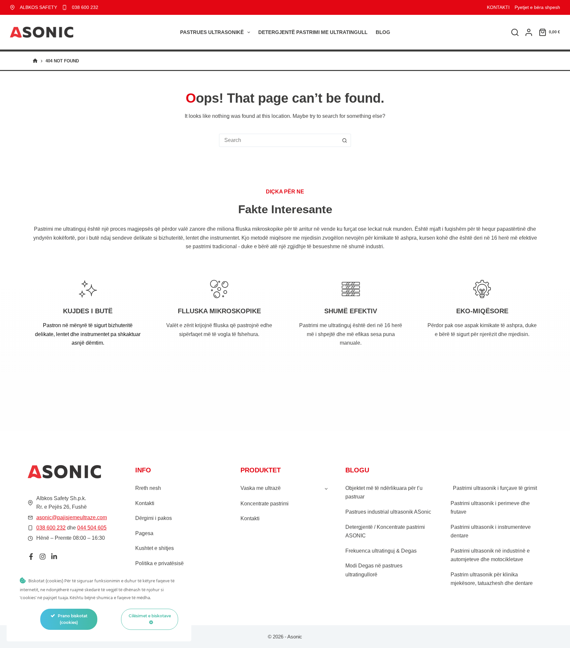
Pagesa (144, 533)
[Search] (515, 32)
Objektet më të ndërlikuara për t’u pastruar (384, 492)
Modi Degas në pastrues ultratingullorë (373, 570)
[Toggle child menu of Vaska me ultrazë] (326, 488)
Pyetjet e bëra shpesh (537, 7)
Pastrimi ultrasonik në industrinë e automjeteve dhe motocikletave (490, 555)
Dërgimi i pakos (153, 518)
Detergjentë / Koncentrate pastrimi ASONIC (385, 531)
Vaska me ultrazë (260, 488)
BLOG (383, 32)
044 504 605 (92, 527)
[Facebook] (31, 556)
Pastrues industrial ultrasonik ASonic (388, 512)
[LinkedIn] (54, 556)
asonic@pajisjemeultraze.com (71, 517)
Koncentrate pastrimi (264, 503)
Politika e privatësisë (159, 563)
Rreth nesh (148, 488)
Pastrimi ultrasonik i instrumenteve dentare (491, 531)
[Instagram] (42, 556)
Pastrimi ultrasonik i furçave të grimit (495, 488)
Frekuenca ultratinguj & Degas (381, 551)
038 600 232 (85, 7)
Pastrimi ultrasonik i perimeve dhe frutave (490, 507)
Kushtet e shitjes (154, 548)
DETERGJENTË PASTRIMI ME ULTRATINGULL (312, 32)
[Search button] (344, 140)
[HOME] (35, 60)
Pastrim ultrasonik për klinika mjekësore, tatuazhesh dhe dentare (492, 579)
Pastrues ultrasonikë (212, 32)
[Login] (528, 32)
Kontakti (144, 503)
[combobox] (278, 140)
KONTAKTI (498, 7)
